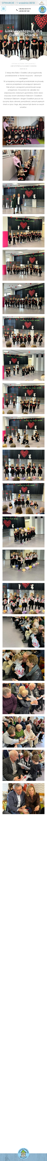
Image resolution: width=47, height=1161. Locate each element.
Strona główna (18, 64)
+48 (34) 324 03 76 (25, 9)
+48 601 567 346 (24, 11)
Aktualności (30, 64)
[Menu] (3, 8)
